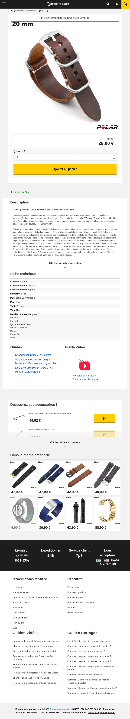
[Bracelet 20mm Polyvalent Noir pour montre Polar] (23, 474)
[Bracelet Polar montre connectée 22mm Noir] (79, 510)
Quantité (19, 151)
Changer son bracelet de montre (33, 355)
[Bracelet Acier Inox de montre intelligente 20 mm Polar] (107, 510)
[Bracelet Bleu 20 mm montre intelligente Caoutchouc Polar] (51, 510)
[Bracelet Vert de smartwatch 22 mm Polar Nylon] (23, 510)
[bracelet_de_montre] (58, 4)
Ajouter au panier (65, 169)
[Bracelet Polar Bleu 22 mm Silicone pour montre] (51, 474)
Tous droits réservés (60, 709)
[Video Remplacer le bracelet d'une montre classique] (84, 366)
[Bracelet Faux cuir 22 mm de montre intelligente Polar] (79, 474)
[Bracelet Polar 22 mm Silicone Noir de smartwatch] (107, 474)
